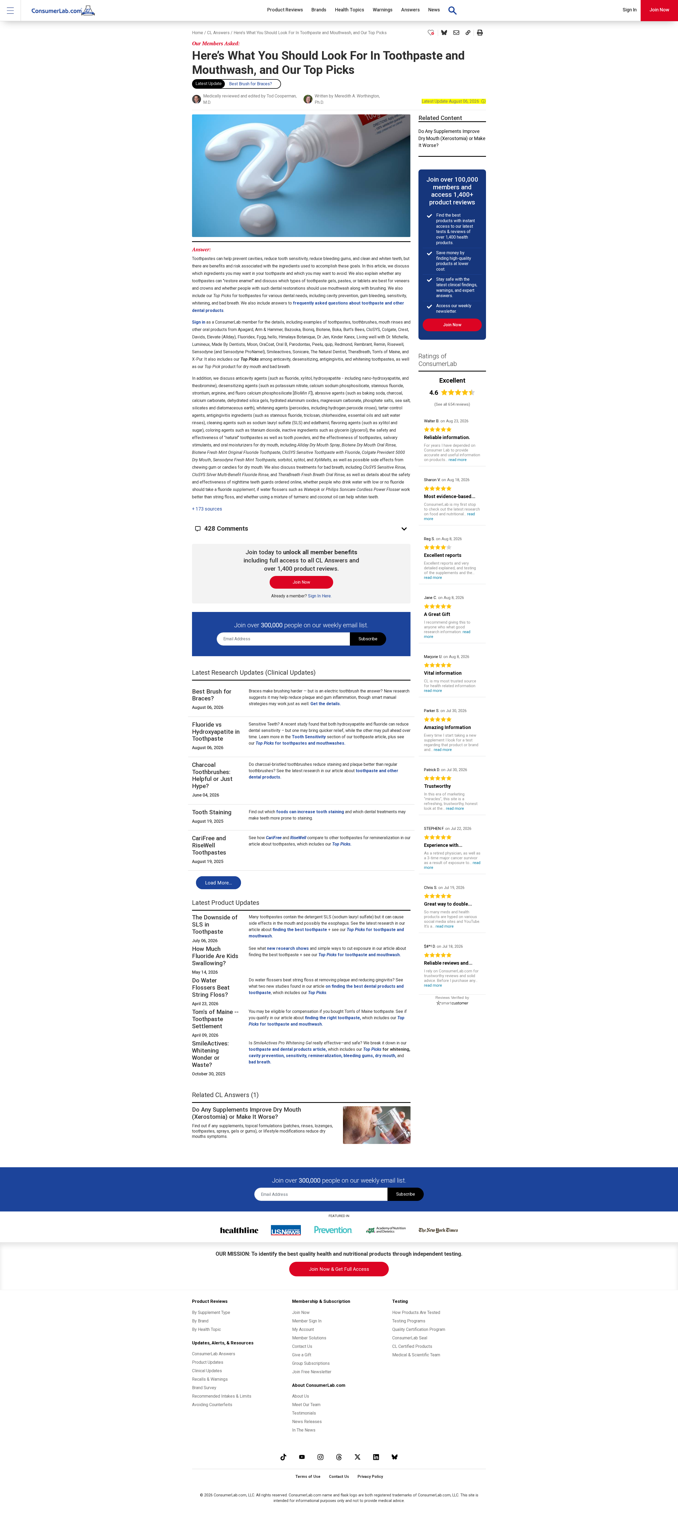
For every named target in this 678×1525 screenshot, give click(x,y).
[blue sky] (395, 1457)
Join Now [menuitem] (301, 1312)
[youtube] (302, 1457)
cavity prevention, (267, 1055)
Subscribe (368, 638)
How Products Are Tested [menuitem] (416, 1312)
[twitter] (357, 1457)
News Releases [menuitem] (307, 1421)
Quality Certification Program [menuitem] (418, 1329)
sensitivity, (296, 1055)
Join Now (659, 9)
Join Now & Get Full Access (339, 1269)
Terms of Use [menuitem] (307, 1476)
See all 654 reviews (452, 404)
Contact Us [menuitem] (302, 1346)
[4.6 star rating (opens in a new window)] (458, 392)
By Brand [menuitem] (200, 1320)
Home (197, 32)
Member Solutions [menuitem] (309, 1337)
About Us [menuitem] (300, 1396)
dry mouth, (385, 1055)
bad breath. (260, 1062)
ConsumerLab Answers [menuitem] (213, 1353)
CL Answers (218, 32)
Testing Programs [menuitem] (408, 1320)
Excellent (452, 380)
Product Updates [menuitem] (207, 1362)
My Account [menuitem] (303, 1329)
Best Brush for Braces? (250, 83)
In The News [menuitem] (303, 1430)
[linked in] (376, 1457)
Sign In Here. (320, 595)
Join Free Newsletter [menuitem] (311, 1371)
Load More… (218, 883)
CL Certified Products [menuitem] (412, 1346)
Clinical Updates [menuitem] (207, 1370)
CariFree (274, 837)
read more (458, 459)
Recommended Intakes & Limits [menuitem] (221, 1396)
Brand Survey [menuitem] (204, 1387)
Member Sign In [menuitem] (307, 1320)
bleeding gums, (359, 1055)
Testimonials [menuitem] (304, 1413)
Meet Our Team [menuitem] (306, 1404)
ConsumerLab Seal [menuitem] (409, 1337)
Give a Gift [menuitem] (301, 1354)
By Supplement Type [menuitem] (211, 1312)
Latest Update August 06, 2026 (454, 101)
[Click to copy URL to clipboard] (468, 33)
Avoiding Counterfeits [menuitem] (212, 1404)
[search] (452, 10)
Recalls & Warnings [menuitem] (210, 1379)
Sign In (630, 9)
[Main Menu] (10, 10)
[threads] (339, 1457)
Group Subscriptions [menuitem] (311, 1363)
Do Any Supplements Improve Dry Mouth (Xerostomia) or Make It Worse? (451, 138)
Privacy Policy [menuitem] (370, 1476)
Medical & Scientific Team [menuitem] (416, 1354)
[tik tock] (283, 1457)
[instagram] (320, 1457)
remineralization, (325, 1055)
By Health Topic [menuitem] (206, 1329)
